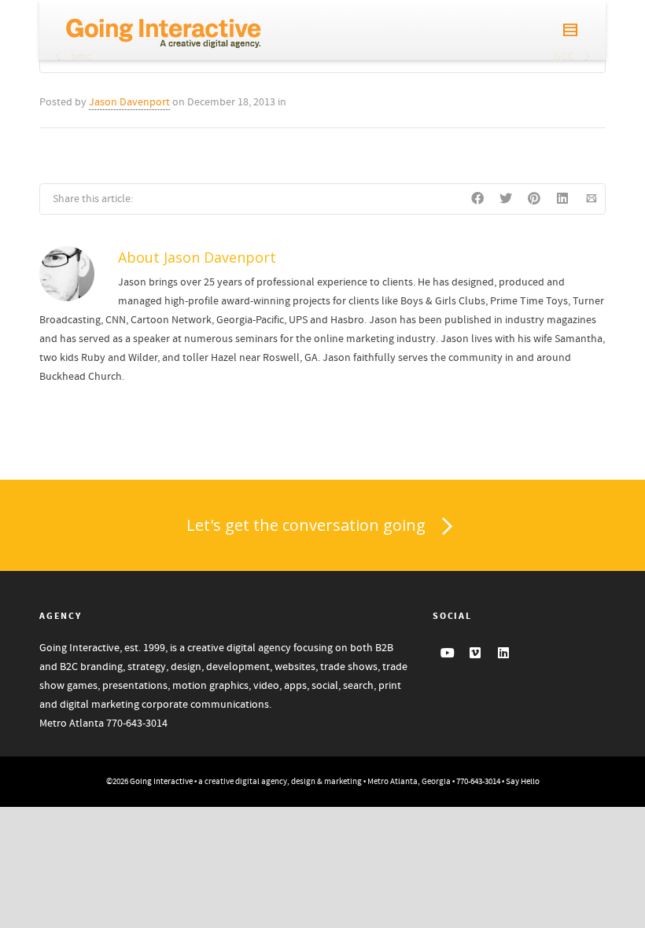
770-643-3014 (137, 723)
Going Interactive (161, 781)
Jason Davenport (129, 102)
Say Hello (523, 781)
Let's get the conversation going (306, 525)
